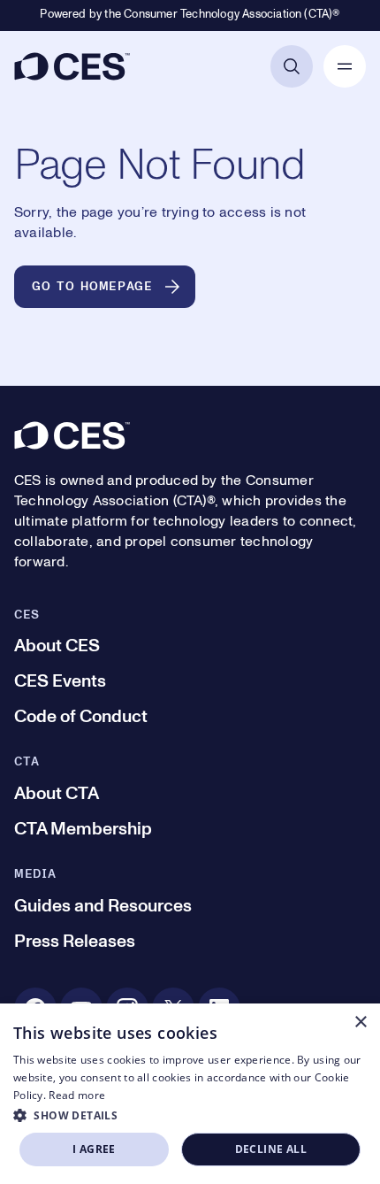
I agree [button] (94, 1149)
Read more (77, 1095)
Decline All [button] (271, 1149)
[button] (190, 1115)
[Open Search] (291, 66)
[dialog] (190, 1093)
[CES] (72, 66)
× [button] (360, 1022)
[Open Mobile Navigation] (344, 66)
